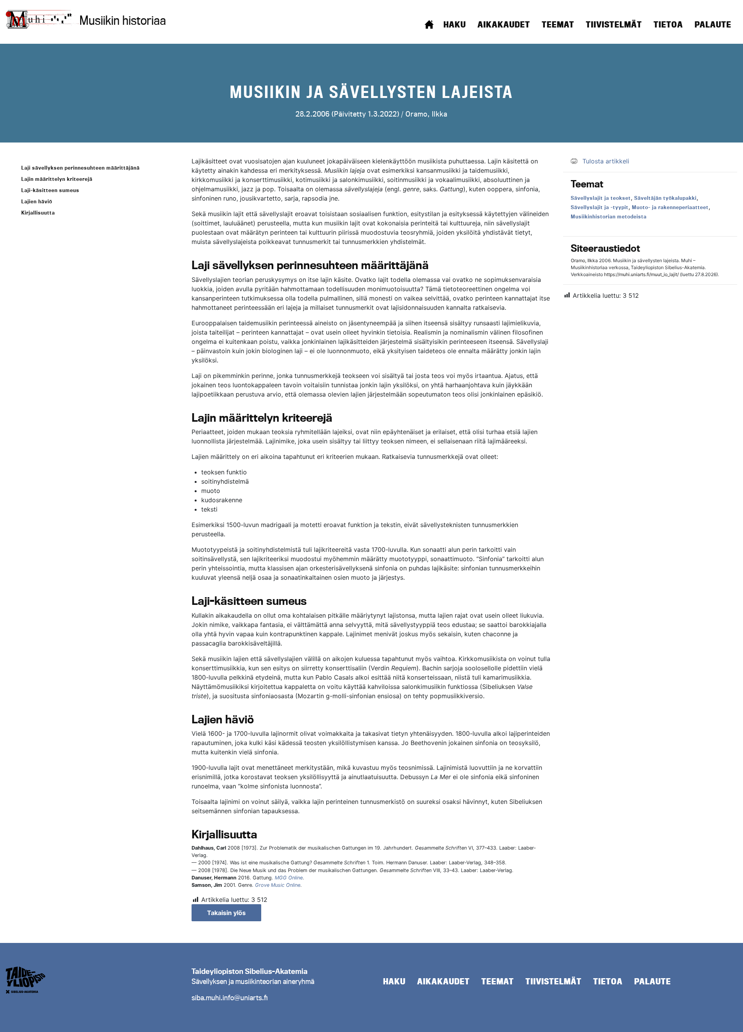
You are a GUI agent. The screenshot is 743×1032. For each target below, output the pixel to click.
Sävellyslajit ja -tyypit (599, 207)
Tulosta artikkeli (605, 161)
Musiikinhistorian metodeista (609, 216)
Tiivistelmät (614, 24)
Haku (454, 24)
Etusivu (429, 24)
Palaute (713, 24)
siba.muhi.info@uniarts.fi (230, 997)
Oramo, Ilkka (426, 113)
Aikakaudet (504, 24)
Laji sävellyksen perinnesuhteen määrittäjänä (80, 168)
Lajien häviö (36, 201)
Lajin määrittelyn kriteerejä (56, 179)
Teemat (558, 24)
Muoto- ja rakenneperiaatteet (670, 207)
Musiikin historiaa (122, 20)
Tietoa (668, 24)
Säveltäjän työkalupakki (665, 198)
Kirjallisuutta (38, 212)
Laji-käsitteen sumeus (50, 190)
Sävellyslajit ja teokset (601, 198)
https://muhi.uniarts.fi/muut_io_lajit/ (641, 274)
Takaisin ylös (226, 913)
